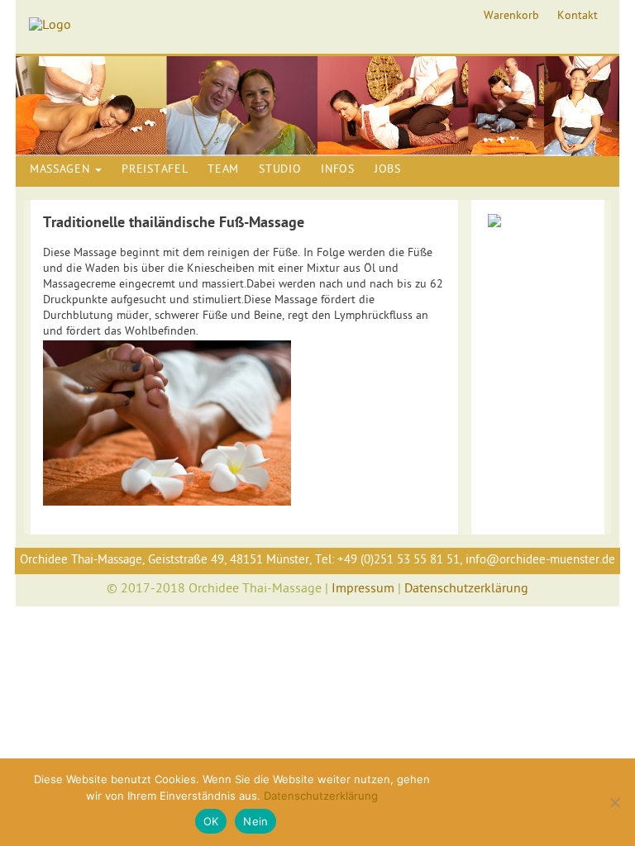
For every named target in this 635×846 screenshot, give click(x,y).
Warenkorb (511, 16)
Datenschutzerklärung (466, 589)
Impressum (363, 589)
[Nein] (614, 802)
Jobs (388, 170)
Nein (255, 821)
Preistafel (155, 170)
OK (211, 821)
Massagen (61, 170)
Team (223, 170)
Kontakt (577, 16)
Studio (280, 170)
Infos (338, 170)
